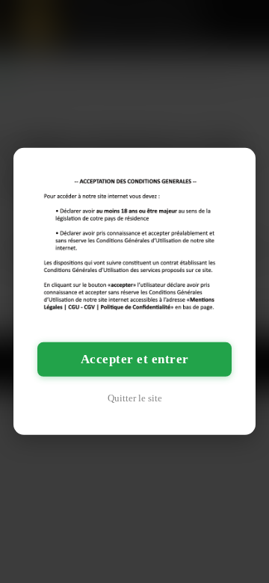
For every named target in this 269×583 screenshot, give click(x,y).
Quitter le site (135, 398)
